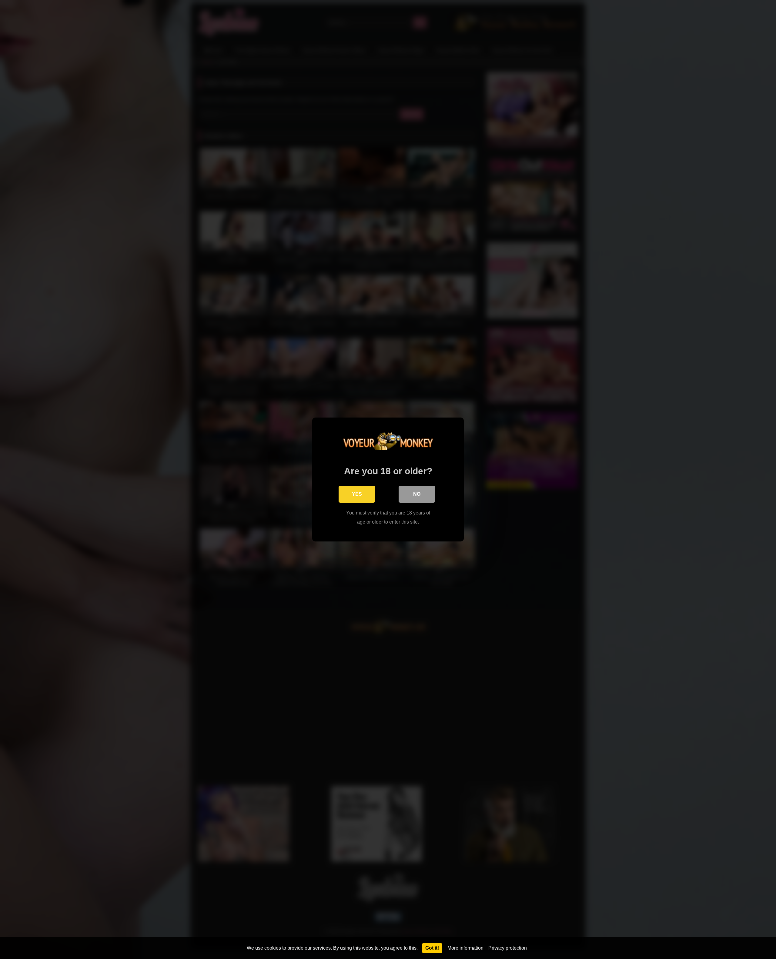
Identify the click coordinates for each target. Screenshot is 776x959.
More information (465, 948)
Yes (357, 494)
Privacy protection (507, 948)
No (416, 494)
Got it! (432, 948)
